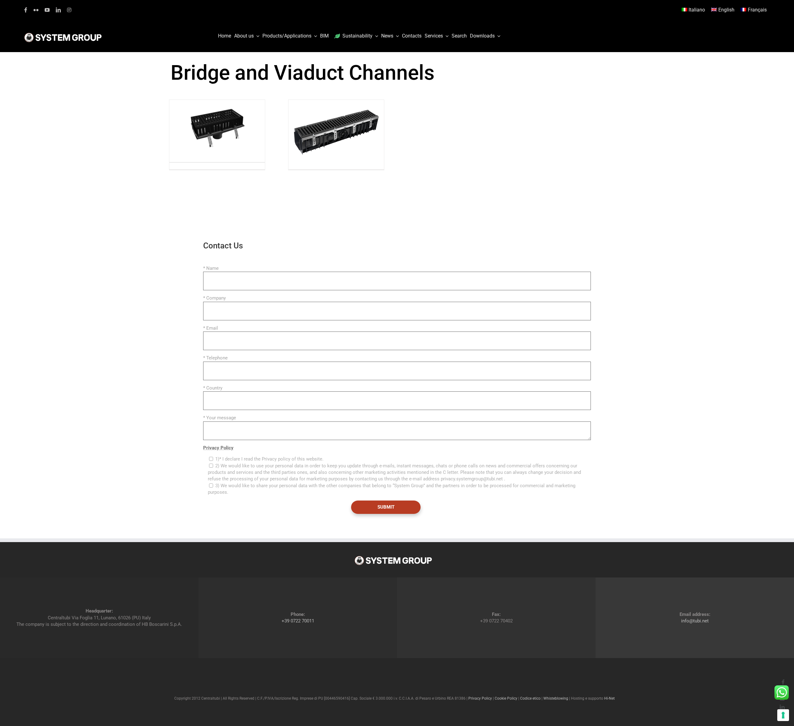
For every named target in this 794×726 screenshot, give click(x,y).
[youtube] (47, 9)
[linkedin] (58, 9)
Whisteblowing (555, 698)
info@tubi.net (695, 621)
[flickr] (35, 9)
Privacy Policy (218, 448)
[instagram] (69, 9)
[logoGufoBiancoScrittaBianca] (63, 34)
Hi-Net (609, 698)
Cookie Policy (506, 698)
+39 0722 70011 (298, 621)
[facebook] (25, 9)
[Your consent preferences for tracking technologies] (783, 715)
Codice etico (530, 698)
